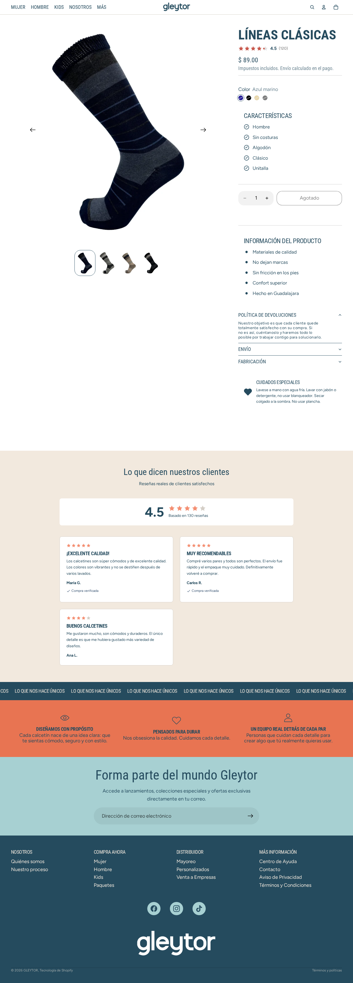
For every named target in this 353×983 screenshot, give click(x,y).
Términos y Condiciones (285, 885)
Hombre (103, 869)
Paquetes (104, 885)
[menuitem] (101, 7)
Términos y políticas (327, 970)
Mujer (100, 861)
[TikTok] (199, 908)
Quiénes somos (27, 861)
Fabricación (252, 361)
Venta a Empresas (196, 877)
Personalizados (192, 869)
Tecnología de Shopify (56, 970)
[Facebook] (154, 908)
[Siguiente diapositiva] (205, 131)
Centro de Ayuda (278, 861)
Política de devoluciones (267, 315)
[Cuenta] (324, 7)
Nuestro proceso (29, 869)
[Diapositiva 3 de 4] (129, 263)
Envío (244, 349)
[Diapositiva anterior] (31, 131)
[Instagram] (176, 908)
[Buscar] (312, 7)
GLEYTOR (30, 970)
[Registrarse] (250, 816)
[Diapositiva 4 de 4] (151, 263)
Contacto (269, 869)
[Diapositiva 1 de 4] (85, 263)
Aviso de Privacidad (280, 877)
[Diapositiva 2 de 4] (107, 263)
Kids (98, 877)
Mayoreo (186, 861)
